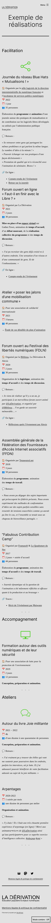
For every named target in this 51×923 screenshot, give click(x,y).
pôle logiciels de (30, 88)
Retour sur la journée (18, 182)
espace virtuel (29, 223)
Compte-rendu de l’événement (22, 179)
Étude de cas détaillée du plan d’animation (25, 330)
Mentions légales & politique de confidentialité (24, 908)
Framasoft (23, 545)
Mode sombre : (39, 919)
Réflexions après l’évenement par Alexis (27, 424)
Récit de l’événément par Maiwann (25, 605)
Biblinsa (25, 357)
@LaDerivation (13, 403)
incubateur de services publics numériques (23, 96)
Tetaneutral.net (26, 460)
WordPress (19, 912)
